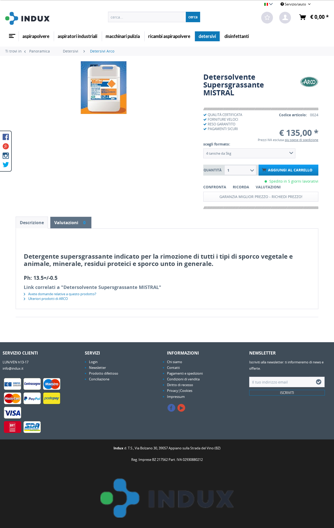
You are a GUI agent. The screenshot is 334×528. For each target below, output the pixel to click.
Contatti (173, 367)
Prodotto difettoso (103, 373)
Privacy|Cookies (179, 390)
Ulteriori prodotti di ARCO (47, 298)
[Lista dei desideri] (267, 18)
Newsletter (97, 367)
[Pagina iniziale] (11, 34)
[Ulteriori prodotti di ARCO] (309, 82)
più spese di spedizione (301, 140)
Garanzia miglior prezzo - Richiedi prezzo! (260, 196)
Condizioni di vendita (183, 379)
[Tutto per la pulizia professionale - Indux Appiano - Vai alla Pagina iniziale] (27, 18)
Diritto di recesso (180, 384)
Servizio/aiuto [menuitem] (295, 4)
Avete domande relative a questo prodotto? (61, 294)
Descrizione (32, 222)
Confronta (214, 186)
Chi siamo (174, 361)
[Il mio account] (285, 18)
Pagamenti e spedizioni (185, 373)
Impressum (176, 396)
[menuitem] (154, 17)
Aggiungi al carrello (290, 169)
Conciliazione (99, 379)
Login (93, 361)
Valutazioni (268, 186)
